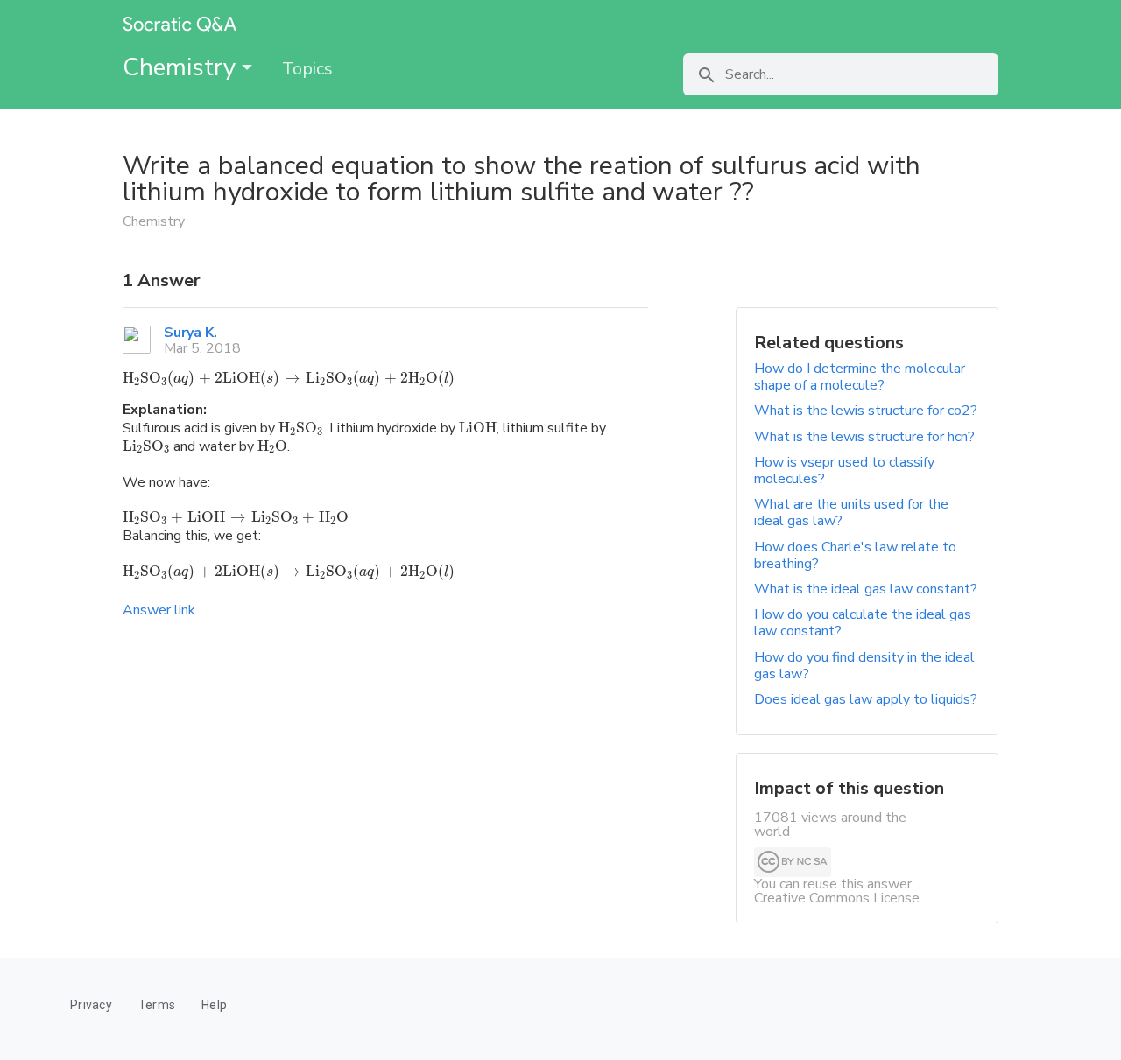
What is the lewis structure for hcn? (864, 436)
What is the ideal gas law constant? (865, 589)
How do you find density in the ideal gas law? (864, 666)
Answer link (159, 610)
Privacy (91, 1005)
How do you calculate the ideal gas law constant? (862, 623)
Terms (156, 1005)
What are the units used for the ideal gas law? (851, 512)
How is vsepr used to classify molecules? (844, 470)
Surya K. (190, 332)
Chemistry (182, 67)
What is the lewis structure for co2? (865, 410)
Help (214, 1005)
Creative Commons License (837, 898)
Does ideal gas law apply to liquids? (865, 699)
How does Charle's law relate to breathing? (855, 555)
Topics (307, 69)
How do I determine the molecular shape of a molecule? (859, 377)
